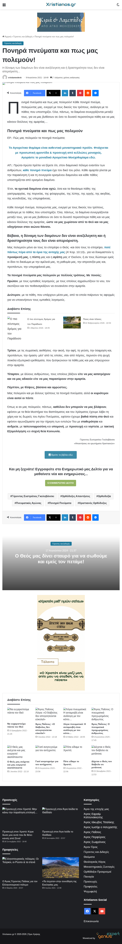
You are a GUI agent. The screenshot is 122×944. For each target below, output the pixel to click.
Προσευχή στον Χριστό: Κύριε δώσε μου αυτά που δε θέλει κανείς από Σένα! (18, 835)
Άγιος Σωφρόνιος (95, 842)
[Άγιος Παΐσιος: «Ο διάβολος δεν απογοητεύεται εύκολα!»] (47, 714)
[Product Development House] (108, 938)
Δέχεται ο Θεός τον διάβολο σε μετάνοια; (102, 764)
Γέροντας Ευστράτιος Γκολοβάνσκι (33, 496)
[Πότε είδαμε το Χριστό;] (75, 751)
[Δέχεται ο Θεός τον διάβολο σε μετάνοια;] (103, 751)
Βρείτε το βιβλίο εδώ (62, 454)
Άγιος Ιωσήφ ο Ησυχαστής (100, 827)
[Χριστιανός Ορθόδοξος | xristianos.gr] (61, 4)
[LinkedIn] (65, 93)
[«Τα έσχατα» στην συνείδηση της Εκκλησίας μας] (60, 867)
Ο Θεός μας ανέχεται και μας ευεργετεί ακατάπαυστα (18, 764)
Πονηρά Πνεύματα (60, 503)
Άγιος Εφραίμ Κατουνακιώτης (93, 815)
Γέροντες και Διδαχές (23, 36)
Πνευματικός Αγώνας (28, 503)
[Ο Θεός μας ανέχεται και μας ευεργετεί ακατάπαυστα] (19, 752)
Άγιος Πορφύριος (94, 837)
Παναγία (89, 876)
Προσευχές (90, 881)
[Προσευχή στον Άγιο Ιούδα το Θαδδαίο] (60, 817)
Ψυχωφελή (90, 891)
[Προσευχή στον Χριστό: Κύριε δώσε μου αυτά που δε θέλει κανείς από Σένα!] (20, 817)
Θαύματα (89, 856)
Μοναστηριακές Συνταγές (99, 866)
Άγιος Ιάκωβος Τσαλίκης (99, 822)
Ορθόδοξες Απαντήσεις (76, 496)
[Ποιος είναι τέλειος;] (72, 322)
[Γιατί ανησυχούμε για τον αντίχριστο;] (47, 751)
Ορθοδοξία (104, 496)
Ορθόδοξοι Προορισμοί (97, 871)
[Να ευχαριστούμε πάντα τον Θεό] (19, 714)
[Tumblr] (72, 93)
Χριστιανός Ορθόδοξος (93, 503)
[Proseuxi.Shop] (61, 22)
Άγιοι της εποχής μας (96, 809)
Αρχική (7, 36)
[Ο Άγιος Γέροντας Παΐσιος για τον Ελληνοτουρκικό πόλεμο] (20, 867)
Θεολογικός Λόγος (94, 861)
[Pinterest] (80, 93)
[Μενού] (4, 6)
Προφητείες (90, 886)
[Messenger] (95, 93)
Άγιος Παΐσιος (92, 832)
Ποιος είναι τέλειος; (92, 319)
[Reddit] (88, 93)
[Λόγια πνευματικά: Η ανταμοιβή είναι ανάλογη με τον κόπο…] (75, 714)
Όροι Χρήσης (34, 934)
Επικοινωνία (91, 921)
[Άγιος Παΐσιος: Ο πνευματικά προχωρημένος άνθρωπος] (103, 714)
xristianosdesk (15, 78)
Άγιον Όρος (91, 847)
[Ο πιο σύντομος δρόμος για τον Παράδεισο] (16, 329)
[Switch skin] (118, 6)
